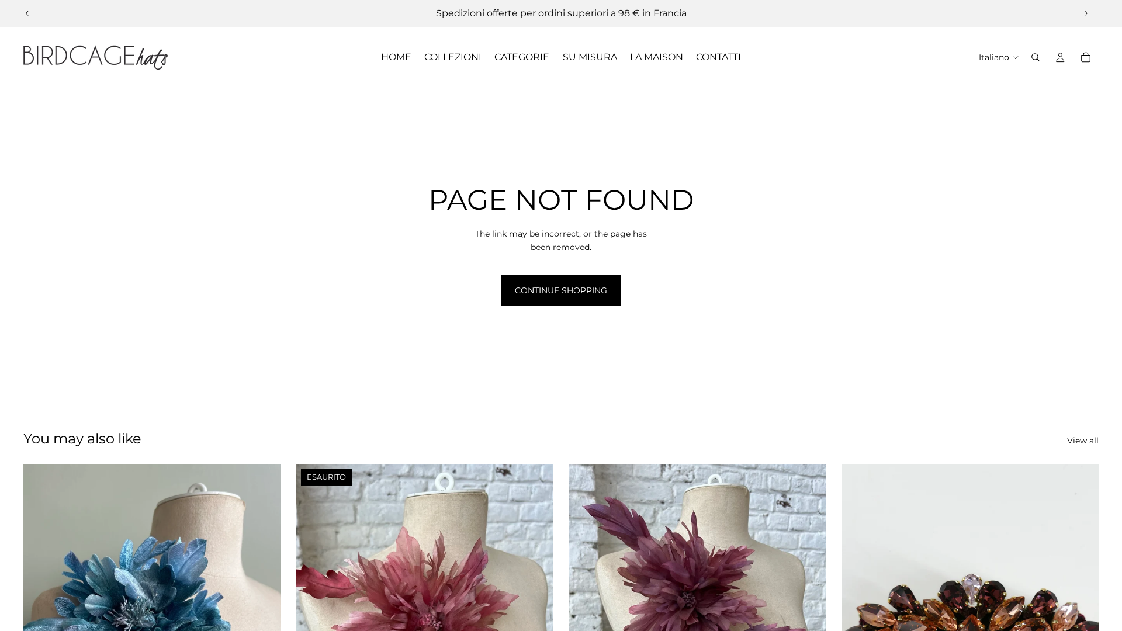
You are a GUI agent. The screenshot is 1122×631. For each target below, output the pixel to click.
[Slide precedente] (27, 13)
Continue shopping (561, 290)
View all (1083, 440)
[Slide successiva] (1086, 13)
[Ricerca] (1035, 57)
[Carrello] (1086, 57)
